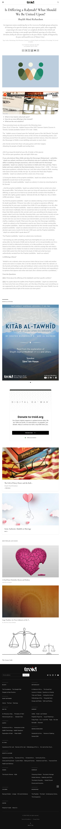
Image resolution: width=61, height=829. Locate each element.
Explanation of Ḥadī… (7, 733)
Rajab (50, 720)
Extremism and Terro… (42, 761)
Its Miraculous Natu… (7, 714)
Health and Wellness (7, 763)
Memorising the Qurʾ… (8, 717)
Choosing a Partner (37, 774)
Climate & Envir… (30, 758)
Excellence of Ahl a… (7, 727)
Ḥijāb (15, 774)
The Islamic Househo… (38, 780)
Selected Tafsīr (19, 717)
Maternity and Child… (47, 777)
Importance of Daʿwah (8, 747)
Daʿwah (4, 742)
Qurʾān (4, 709)
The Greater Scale (7, 660)
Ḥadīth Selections (18, 730)
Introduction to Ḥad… (19, 727)
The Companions (36, 797)
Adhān (33, 714)
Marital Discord (49, 780)
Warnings (15, 703)
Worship (34, 709)
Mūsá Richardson (20, 40)
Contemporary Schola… (52, 794)
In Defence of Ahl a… (37, 689)
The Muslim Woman (7, 774)
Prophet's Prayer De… (37, 717)
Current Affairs (19, 761)
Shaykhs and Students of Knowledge (43, 40)
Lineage (14, 794)
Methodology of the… (37, 698)
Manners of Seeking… (49, 733)
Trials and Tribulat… (37, 695)
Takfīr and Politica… (48, 701)
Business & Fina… (19, 758)
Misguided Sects (48, 698)
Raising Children (6, 794)
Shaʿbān (55, 720)
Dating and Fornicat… (29, 761)
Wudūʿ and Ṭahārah (41, 714)
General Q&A (35, 736)
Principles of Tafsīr (19, 714)
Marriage (34, 769)
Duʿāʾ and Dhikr (44, 720)
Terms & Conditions (26, 819)
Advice (4, 703)
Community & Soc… (41, 758)
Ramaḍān (34, 722)
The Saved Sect (48, 689)
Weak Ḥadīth (17, 733)
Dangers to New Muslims (9, 692)
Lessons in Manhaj (36, 692)
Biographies (35, 789)
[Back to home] (30, 2)
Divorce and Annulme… (38, 783)
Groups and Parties (37, 701)
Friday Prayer (35, 720)
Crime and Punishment (8, 761)
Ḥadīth (4, 723)
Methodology (12, 40)
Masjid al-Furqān (6, 808)
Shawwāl (40, 722)
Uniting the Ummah (48, 695)
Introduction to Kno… (37, 733)
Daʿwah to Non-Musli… (46, 747)
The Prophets (35, 794)
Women (4, 769)
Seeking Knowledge (37, 728)
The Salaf (42, 794)
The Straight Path (16, 689)
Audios (7, 40)
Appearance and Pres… (8, 758)
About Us (14, 808)
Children (4, 789)
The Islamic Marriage (48, 774)
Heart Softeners (7, 698)
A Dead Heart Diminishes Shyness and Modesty (16, 580)
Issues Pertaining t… (49, 717)
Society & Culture (7, 753)
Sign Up (26, 675)
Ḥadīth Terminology (7, 730)
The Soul (9, 703)
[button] (3, 2)
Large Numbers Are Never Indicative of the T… (16, 620)
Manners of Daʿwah (20, 747)
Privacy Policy (36, 819)
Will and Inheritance (22, 794)
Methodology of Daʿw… (33, 747)
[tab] (28, 382)
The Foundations (6, 689)
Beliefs (4, 684)
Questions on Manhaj (29, 40)
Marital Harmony (36, 777)
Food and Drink (53, 761)
